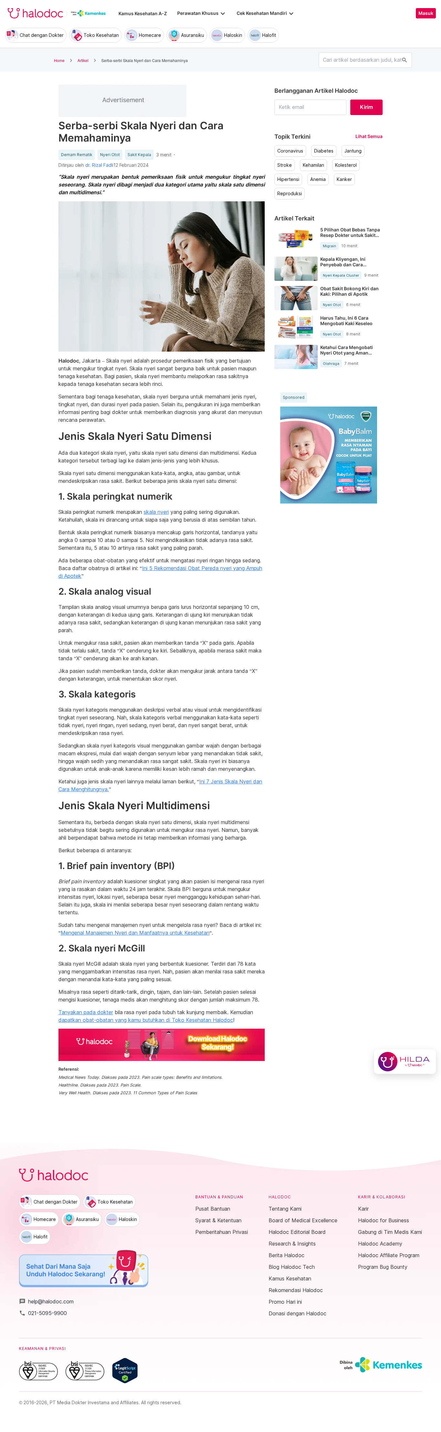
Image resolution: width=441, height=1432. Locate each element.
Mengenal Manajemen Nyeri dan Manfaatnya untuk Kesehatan (135, 932)
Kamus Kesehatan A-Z (142, 13)
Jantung (353, 151)
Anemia (318, 179)
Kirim (366, 107)
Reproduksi (289, 193)
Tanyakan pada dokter (85, 1012)
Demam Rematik (76, 155)
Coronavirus (290, 151)
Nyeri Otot (110, 155)
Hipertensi (288, 179)
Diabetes (323, 151)
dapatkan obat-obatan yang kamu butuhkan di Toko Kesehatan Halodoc (145, 1020)
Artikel (82, 60)
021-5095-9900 (43, 1313)
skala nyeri (156, 512)
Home (59, 60)
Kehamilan (313, 165)
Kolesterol (346, 165)
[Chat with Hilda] (405, 1061)
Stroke (284, 165)
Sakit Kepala (139, 155)
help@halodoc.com (46, 1301)
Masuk (425, 13)
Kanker (344, 179)
